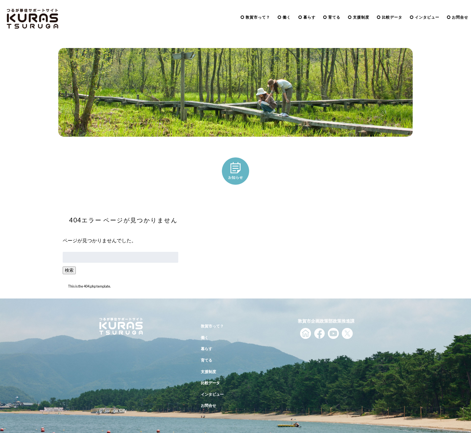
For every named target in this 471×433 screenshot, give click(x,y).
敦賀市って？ (258, 17)
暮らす (309, 17)
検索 (69, 270)
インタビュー (427, 17)
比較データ (392, 17)
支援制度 (361, 17)
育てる (334, 17)
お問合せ (460, 17)
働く (287, 17)
